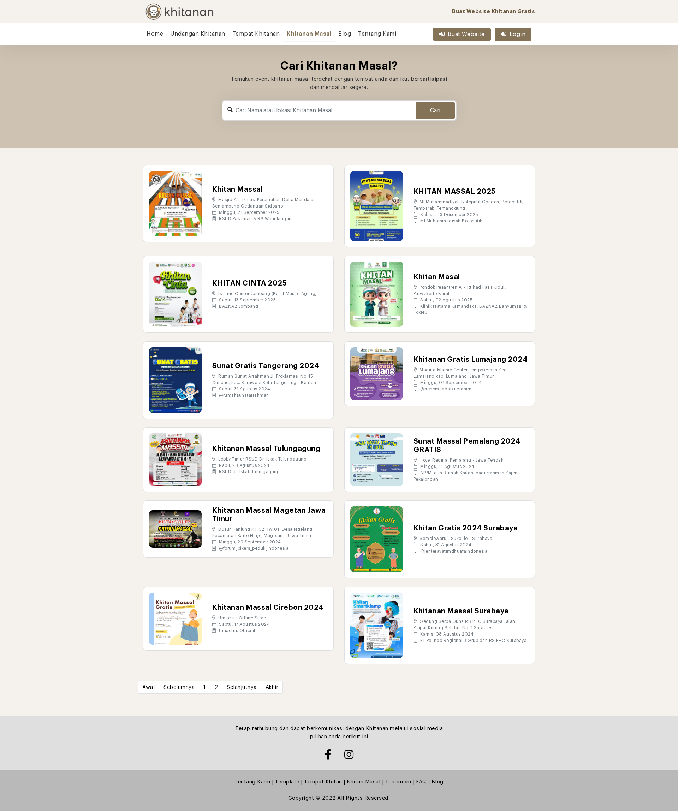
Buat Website (466, 34)
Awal (148, 687)
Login (518, 34)
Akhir (272, 687)
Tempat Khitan (323, 782)
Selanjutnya (242, 687)
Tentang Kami (377, 34)
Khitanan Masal (309, 34)
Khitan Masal (363, 782)
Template (287, 782)
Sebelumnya (179, 687)
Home (155, 34)
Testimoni (398, 782)
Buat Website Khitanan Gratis (493, 11)
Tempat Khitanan (256, 34)
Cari (435, 110)
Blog (344, 34)
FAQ (421, 782)
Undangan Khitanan (197, 34)
